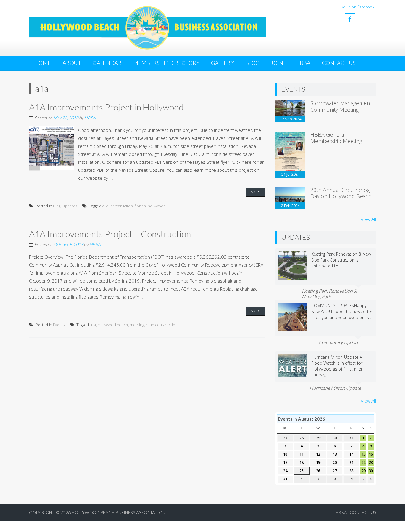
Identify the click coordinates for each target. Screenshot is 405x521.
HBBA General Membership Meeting (336, 138)
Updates (69, 206)
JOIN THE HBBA (290, 63)
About (72, 63)
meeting (137, 324)
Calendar (107, 63)
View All (368, 219)
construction (121, 206)
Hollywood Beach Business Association (118, 512)
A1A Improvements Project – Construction (110, 233)
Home (42, 63)
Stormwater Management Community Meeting (341, 106)
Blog (252, 63)
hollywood (157, 206)
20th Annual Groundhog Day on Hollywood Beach (340, 193)
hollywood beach (113, 324)
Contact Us (338, 63)
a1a (105, 206)
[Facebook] (350, 18)
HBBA (90, 117)
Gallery (222, 63)
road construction (162, 324)
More (256, 192)
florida (140, 206)
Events (59, 324)
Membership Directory (166, 63)
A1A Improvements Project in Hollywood (106, 107)
